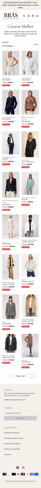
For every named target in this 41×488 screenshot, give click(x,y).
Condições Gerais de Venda (13, 438)
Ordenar (5, 42)
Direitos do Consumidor (12, 449)
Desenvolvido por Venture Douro (27, 481)
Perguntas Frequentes (11, 433)
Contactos (7, 454)
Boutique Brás (14, 481)
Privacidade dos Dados (12, 443)
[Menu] (37, 15)
